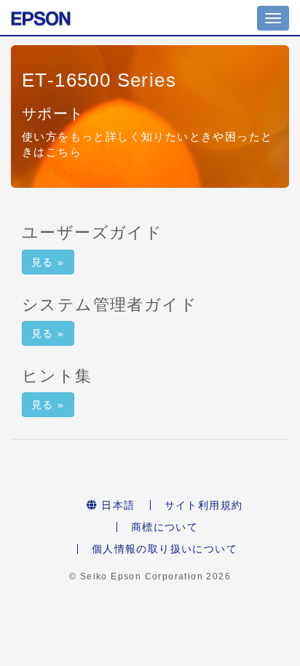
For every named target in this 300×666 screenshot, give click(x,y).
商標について (164, 527)
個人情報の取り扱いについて (164, 549)
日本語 (116, 505)
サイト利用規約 (204, 505)
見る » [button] (48, 262)
